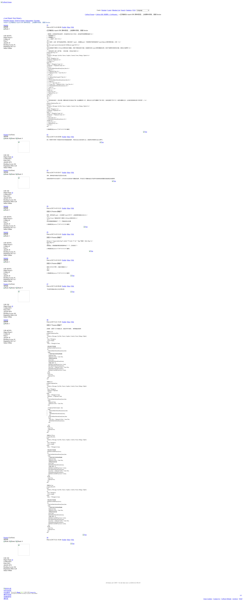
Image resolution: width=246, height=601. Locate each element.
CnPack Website (226, 599)
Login (109, 10)
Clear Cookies (207, 599)
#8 (47, 320)
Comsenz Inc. (33, 592)
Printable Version (9, 20)
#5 (47, 232)
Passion (6, 134)
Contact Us (216, 599)
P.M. (72, 27)
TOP (241, 595)
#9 (47, 537)
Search (123, 10)
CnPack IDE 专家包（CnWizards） (107, 14)
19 (12, 157)
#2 (47, 134)
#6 (47, 258)
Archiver (235, 599)
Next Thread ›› (17, 18)
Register (103, 10)
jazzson (6, 25)
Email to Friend (19, 20)
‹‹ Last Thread (7, 18)
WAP (240, 599)
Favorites (37, 20)
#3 (47, 170)
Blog (68, 27)
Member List (116, 10)
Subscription (29, 20)
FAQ (134, 10)
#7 (47, 284)
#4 (47, 206)
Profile (64, 27)
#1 (47, 25)
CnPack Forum (89, 14)
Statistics (129, 10)
